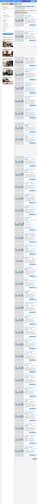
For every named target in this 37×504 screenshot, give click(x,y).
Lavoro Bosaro (26, 120)
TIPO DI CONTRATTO (5, 20)
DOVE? (3, 12)
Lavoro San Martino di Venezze (24, 43)
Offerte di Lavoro (14, 1)
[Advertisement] (25, 51)
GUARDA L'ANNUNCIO (32, 40)
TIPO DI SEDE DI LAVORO (5, 15)
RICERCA (16, 12)
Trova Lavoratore (9, 1)
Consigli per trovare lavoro (22, 12)
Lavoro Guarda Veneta (32, 43)
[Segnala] (35, 18)
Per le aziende (24, 1)
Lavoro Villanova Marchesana (19, 120)
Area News (18, 1)
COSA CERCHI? (4, 9)
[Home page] (4, 1)
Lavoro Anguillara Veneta (31, 120)
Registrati (33, 1)
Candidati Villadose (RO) (26, 10)
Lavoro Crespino (18, 43)
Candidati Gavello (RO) (22, 11)
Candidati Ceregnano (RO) (18, 10)
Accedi (28, 1)
